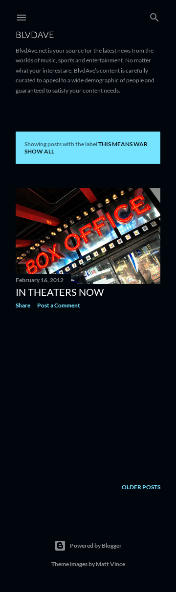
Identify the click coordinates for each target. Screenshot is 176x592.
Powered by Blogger (96, 545)
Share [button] (23, 305)
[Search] (154, 15)
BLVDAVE (35, 34)
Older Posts (141, 487)
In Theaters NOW (60, 292)
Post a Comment (58, 305)
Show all (39, 151)
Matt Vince (110, 564)
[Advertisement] (88, 394)
